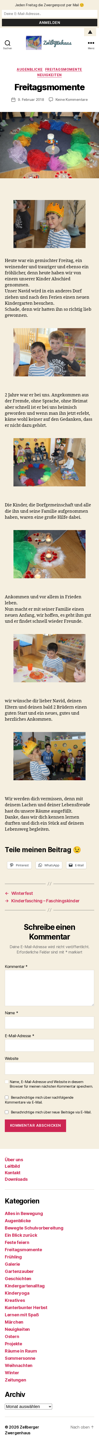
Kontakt (12, 1172)
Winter (12, 1372)
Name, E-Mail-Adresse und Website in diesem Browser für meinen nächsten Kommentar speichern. (51, 1084)
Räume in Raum (21, 1350)
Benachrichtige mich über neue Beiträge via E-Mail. (51, 1112)
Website (12, 1058)
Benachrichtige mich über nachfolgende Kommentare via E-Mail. (39, 1100)
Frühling (13, 1256)
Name (11, 1013)
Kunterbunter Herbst (26, 1307)
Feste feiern (17, 1242)
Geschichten (18, 1278)
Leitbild (12, 1166)
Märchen (14, 1322)
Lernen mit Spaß (22, 1314)
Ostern (12, 1336)
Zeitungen (15, 1379)
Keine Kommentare (72, 99)
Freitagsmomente (63, 69)
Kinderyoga (17, 1293)
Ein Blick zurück (21, 1235)
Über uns (14, 1159)
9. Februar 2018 (31, 99)
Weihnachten (18, 1365)
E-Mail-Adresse (19, 1036)
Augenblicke (30, 69)
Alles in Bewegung (24, 1213)
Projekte (13, 1343)
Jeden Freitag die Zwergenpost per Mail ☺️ (49, 5)
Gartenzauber (19, 1271)
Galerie (12, 1264)
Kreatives (15, 1300)
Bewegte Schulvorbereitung (34, 1227)
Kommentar (16, 967)
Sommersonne (20, 1358)
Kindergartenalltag (25, 1285)
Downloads (16, 1179)
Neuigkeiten (49, 75)
